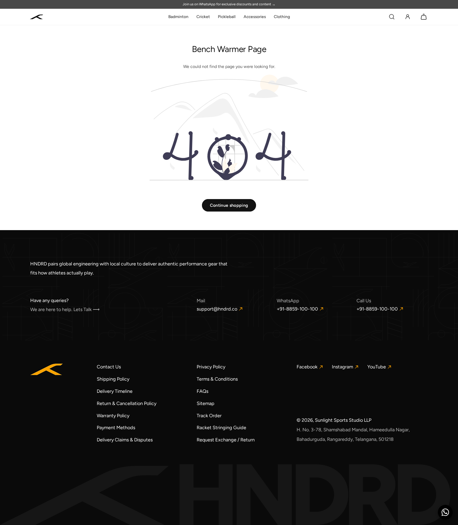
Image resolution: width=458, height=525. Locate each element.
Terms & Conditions (217, 379)
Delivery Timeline (115, 391)
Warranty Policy (113, 416)
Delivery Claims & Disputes (125, 440)
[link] (178, 17)
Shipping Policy (113, 379)
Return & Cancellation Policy (126, 403)
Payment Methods (116, 428)
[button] (391, 16)
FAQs (202, 391)
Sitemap (205, 403)
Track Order (209, 416)
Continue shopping (229, 205)
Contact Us (109, 367)
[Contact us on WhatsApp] (445, 512)
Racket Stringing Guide (221, 428)
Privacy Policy (211, 367)
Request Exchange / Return (226, 440)
